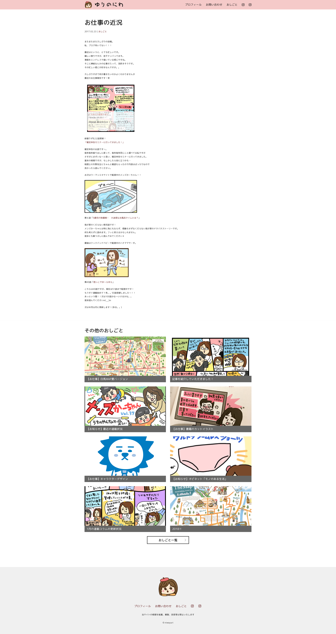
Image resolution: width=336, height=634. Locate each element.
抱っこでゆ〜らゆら (102, 282)
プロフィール (193, 5)
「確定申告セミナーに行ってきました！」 (104, 142)
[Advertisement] (232, 56)
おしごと (232, 5)
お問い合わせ (214, 5)
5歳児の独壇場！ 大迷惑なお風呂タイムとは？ (115, 217)
